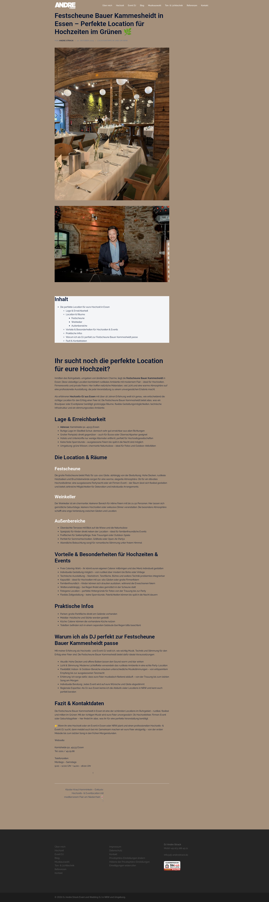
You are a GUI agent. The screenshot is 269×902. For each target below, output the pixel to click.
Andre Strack (66, 41)
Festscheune (77, 318)
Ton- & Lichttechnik (174, 5)
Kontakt (204, 5)
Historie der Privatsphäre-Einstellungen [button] (129, 862)
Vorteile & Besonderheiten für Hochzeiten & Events (92, 329)
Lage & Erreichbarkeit (77, 310)
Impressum (115, 846)
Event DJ (132, 5)
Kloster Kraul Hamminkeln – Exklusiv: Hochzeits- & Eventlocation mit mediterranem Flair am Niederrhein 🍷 (84, 793)
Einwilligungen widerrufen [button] (122, 865)
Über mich (107, 5)
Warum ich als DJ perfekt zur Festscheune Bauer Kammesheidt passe (102, 337)
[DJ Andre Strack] (65, 5)
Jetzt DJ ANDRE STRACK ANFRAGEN (74, 773)
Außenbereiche (79, 325)
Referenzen (192, 5)
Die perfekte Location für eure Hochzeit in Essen (85, 307)
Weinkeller (76, 322)
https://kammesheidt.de (77, 740)
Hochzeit (120, 5)
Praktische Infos (74, 333)
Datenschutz (115, 850)
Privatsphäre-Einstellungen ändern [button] (127, 858)
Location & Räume (75, 314)
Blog (142, 5)
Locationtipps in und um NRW (112, 41)
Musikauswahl (154, 5)
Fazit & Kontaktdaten (76, 341)
